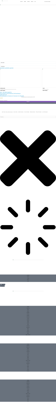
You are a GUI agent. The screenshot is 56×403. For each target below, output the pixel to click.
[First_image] (28, 32)
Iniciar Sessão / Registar (47, 1)
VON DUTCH (3, 94)
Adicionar (28, 101)
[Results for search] (28, 227)
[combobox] (28, 117)
